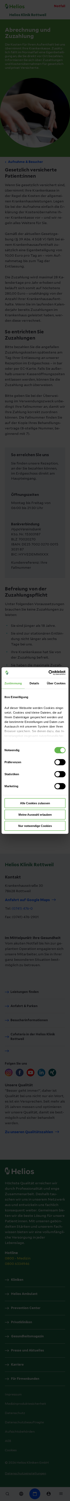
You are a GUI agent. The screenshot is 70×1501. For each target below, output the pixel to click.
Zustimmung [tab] (13, 683)
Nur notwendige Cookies (35, 825)
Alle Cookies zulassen (35, 803)
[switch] (60, 762)
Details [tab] (34, 683)
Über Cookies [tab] (56, 683)
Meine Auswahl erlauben (35, 814)
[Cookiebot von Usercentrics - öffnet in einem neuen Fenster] (49, 672)
